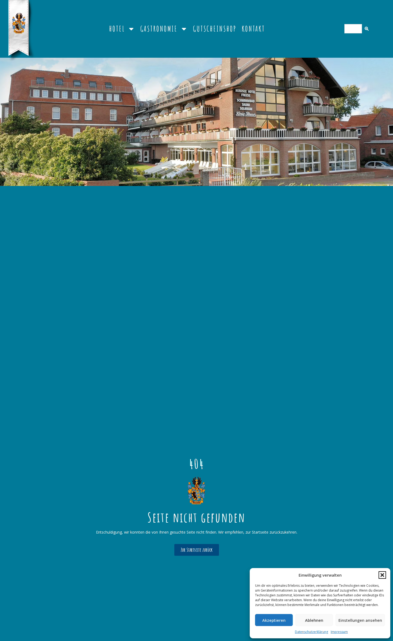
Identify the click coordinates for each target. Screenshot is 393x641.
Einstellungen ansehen (360, 620)
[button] (382, 575)
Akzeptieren (274, 620)
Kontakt (253, 28)
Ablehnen (314, 620)
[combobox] (353, 28)
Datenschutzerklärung (311, 632)
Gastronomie (159, 28)
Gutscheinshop (214, 28)
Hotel (117, 28)
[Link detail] (196, 490)
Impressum (339, 632)
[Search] (366, 28)
